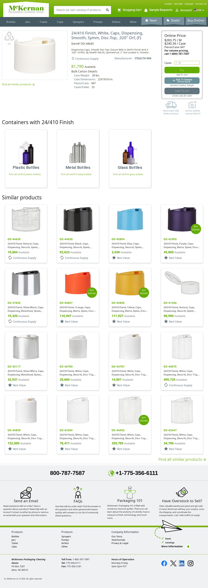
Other (64, 546)
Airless (116, 22)
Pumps (97, 22)
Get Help (178, 3)
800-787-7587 (67, 473)
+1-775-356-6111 (137, 473)
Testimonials (118, 539)
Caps (60, 22)
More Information (172, 546)
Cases (168, 63)
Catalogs (188, 3)
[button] (199, 10)
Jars (27, 22)
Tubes (43, 22)
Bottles (10, 22)
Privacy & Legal (119, 543)
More (133, 22)
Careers (168, 3)
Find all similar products (18, 85)
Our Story (116, 536)
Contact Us (201, 3)
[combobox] (79, 10)
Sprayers (78, 22)
